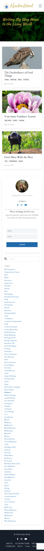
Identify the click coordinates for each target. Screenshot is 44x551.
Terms (27, 546)
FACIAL (35, 543)
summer (7, 491)
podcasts (7, 450)
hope (6, 384)
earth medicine (13, 161)
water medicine (10, 510)
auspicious (8, 283)
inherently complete (12, 387)
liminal (7, 406)
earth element (9, 332)
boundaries (8, 305)
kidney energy (10, 395)
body (6, 299)
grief (6, 373)
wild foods (8, 513)
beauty (7, 288)
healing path (9, 379)
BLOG (20, 546)
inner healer (8, 120)
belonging (8, 294)
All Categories (9, 269)
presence (7, 452)
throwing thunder (11, 493)
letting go (8, 403)
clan (6, 161)
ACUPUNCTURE (22, 543)
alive (6, 275)
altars (6, 277)
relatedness (8, 455)
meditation (8, 425)
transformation (10, 496)
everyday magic (10, 346)
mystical (7, 433)
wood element (10, 521)
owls (6, 444)
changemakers (10, 313)
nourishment (9, 439)
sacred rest (8, 469)
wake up (8, 507)
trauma (7, 499)
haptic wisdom (10, 376)
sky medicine (9, 477)
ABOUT (9, 543)
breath (6, 307)
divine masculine (11, 329)
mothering (13, 79)
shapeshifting (9, 474)
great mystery (9, 370)
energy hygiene (10, 340)
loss (5, 414)
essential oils (9, 343)
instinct (7, 79)
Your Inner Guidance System (20, 116)
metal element (9, 428)
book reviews (9, 302)
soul (6, 483)
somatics (7, 480)
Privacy (35, 546)
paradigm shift (10, 447)
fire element (9, 357)
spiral (6, 485)
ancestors (8, 280)
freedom (7, 368)
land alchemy (9, 398)
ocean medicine (10, 442)
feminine (8, 351)
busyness (7, 310)
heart (6, 381)
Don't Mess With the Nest (18, 157)
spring (6, 488)
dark (6, 324)
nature (20, 79)
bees (6, 291)
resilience (26, 79)
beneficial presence (11, 297)
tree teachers (9, 502)
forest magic (9, 365)
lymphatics (8, 417)
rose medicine (9, 466)
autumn (7, 286)
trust (6, 504)
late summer (9, 400)
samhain (7, 472)
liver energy (9, 411)
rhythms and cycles (12, 463)
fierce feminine (10, 354)
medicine (7, 422)
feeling (7, 349)
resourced (8, 461)
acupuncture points (11, 272)
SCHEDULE (10, 546)
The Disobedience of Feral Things (18, 74)
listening (21, 120)
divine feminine (10, 327)
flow (6, 359)
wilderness (8, 515)
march (6, 420)
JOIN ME (22, 244)
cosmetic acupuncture (13, 321)
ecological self (9, 338)
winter (7, 518)
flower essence (10, 362)
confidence (8, 318)
